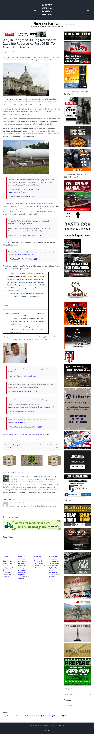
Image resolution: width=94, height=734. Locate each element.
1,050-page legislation (13, 99)
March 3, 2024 (30, 197)
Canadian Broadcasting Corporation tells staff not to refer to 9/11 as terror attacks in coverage (54, 564)
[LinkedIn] (50, 444)
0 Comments (8, 575)
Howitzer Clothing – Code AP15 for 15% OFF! (39, 559)
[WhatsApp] (53, 444)
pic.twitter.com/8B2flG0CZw (17, 192)
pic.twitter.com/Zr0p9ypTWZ (17, 422)
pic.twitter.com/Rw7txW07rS (24, 255)
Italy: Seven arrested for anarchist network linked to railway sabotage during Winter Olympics (23, 565)
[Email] (57, 444)
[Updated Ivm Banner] (32, 521)
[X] (44, 444)
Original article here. (10, 52)
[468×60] (24, 32)
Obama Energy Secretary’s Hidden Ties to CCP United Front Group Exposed (8, 564)
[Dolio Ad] (32, 456)
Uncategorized (38, 434)
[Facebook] (40, 444)
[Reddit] (47, 444)
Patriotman (7, 434)
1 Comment (46, 434)
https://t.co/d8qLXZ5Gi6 (31, 189)
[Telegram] (57, 447)
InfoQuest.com (60, 725)
